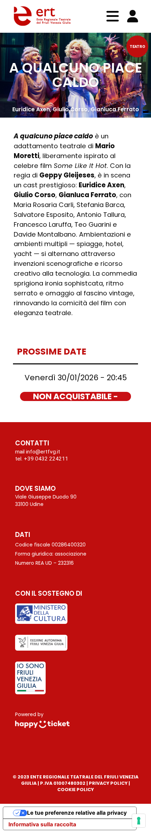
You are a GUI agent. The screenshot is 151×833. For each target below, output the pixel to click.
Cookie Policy (75, 790)
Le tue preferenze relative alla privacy (77, 812)
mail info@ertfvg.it (37, 451)
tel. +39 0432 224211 (41, 458)
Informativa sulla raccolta (42, 824)
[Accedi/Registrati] (132, 16)
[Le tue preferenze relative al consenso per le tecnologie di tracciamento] (138, 820)
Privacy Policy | (109, 783)
